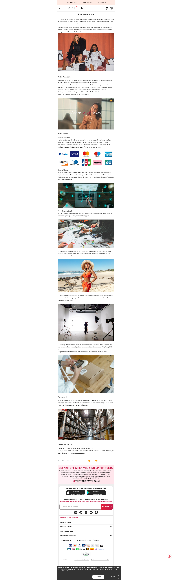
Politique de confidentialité (100, 560)
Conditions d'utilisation (82, 560)
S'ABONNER (107, 507)
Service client (65, 522)
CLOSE (113, 577)
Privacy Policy (66, 571)
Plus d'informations (68, 535)
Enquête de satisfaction (69, 517)
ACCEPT (98, 577)
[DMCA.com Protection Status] (86, 554)
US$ (88, 540)
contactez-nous (66, 531)
